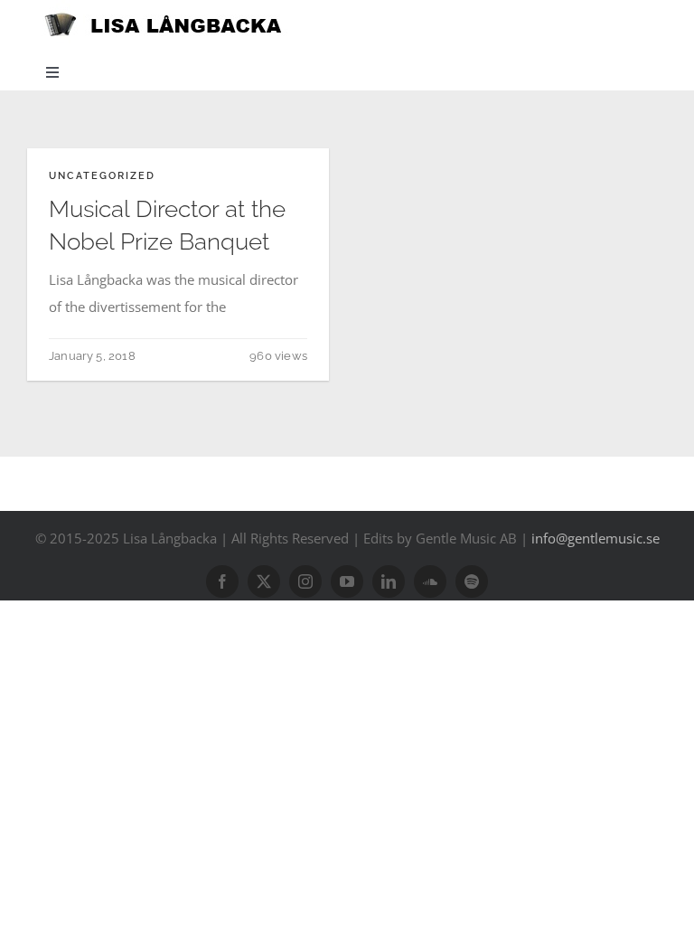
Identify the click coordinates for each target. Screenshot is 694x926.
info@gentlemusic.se (595, 538)
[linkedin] (388, 581)
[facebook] (222, 581)
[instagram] (305, 581)
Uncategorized (102, 176)
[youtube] (347, 581)
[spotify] (471, 581)
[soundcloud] (430, 581)
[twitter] (264, 581)
